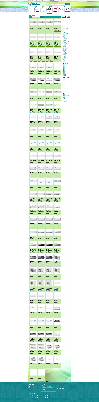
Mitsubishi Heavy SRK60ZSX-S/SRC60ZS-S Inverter (57, 148)
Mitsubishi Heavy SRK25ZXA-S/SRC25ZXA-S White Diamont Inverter (57, 237)
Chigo (64, 60)
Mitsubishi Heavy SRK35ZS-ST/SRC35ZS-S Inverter (49, 97)
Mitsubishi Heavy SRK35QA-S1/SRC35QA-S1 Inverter (33, 173)
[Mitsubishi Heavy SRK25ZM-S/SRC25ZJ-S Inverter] (41, 66)
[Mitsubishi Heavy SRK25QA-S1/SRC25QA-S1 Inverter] (57, 155)
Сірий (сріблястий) (65, 95)
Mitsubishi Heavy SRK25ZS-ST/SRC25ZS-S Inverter (57, 84)
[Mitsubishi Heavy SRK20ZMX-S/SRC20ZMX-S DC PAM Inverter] (49, 117)
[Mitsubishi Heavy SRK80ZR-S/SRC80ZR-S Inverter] (41, 117)
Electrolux (64, 43)
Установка (67, 6)
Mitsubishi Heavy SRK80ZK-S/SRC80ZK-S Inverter (41, 199)
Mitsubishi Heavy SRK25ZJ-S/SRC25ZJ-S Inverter (33, 71)
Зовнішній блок (65, 28)
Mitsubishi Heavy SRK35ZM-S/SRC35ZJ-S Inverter (49, 71)
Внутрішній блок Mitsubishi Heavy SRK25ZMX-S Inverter (56, 313)
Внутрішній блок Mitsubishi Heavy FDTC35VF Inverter (56, 351)
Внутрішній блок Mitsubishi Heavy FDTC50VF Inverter (32, 364)
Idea (64, 47)
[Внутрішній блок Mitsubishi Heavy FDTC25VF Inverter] (49, 346)
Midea (64, 46)
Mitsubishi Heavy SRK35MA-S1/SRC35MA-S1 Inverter (33, 211)
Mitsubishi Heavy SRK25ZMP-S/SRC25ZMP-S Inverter (57, 173)
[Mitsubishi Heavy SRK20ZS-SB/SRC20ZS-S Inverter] (41, 79)
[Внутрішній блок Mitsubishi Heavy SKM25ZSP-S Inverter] (33, 295)
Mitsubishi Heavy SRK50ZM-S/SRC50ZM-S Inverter (57, 211)
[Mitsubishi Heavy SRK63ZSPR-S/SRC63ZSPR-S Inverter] (33, 51)
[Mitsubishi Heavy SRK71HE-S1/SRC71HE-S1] (49, 155)
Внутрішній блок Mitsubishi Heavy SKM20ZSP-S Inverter (56, 288)
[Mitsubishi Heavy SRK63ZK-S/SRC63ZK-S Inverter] (57, 181)
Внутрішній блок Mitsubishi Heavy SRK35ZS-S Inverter (32, 313)
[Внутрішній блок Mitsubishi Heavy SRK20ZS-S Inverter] (49, 295)
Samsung (64, 38)
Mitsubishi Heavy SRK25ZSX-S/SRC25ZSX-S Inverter (33, 148)
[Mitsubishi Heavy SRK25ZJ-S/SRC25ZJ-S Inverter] (33, 66)
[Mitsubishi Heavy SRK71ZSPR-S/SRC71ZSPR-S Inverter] (41, 51)
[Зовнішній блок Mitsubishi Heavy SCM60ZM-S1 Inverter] (49, 270)
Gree (64, 45)
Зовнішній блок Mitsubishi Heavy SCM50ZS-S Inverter (40, 275)
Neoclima (64, 39)
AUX (64, 61)
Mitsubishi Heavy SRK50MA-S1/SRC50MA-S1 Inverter (41, 211)
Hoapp (64, 55)
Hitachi (64, 35)
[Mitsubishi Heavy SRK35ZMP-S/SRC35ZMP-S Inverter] (49, 206)
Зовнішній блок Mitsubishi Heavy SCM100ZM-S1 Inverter (41, 288)
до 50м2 (64, 69)
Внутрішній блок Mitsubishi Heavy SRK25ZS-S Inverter (56, 300)
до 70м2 (64, 72)
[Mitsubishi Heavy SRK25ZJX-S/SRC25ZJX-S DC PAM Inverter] (41, 219)
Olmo (64, 52)
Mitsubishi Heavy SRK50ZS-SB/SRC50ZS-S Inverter (49, 110)
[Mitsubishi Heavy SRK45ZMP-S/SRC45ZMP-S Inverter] (33, 181)
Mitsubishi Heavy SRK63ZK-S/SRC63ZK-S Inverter (57, 186)
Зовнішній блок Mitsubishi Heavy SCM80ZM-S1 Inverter (32, 288)
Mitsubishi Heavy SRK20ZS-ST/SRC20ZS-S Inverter (33, 84)
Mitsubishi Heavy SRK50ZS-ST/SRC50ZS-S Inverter (41, 110)
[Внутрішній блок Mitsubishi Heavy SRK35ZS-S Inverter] (33, 308)
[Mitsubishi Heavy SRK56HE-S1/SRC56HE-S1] (33, 155)
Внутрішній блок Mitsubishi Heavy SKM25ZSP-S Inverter (32, 300)
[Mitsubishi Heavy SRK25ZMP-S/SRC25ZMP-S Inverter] (57, 168)
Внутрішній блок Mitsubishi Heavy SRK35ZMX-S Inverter (32, 326)
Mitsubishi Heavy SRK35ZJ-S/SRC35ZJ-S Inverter (41, 186)
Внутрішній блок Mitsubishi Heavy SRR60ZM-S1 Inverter (48, 339)
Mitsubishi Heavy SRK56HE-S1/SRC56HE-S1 (33, 160)
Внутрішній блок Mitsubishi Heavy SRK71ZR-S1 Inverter (48, 313)
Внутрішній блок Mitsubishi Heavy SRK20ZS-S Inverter (48, 300)
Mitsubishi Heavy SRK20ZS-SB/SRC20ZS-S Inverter (41, 84)
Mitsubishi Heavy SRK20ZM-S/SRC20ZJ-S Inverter (57, 56)
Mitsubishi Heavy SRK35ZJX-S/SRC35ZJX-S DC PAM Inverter (49, 224)
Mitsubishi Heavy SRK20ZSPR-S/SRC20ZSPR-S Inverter (33, 42)
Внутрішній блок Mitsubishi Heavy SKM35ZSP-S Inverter (40, 300)
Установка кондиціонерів (31, 0)
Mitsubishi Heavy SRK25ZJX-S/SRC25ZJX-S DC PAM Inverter (41, 224)
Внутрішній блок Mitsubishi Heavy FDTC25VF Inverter (48, 351)
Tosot (64, 50)
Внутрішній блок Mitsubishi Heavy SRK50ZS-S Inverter (40, 313)
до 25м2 (64, 65)
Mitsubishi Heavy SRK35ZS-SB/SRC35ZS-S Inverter (57, 97)
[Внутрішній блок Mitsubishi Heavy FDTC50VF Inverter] (33, 359)
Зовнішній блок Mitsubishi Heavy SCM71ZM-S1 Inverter (56, 275)
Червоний (64, 98)
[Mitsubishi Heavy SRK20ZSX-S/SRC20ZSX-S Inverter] (57, 130)
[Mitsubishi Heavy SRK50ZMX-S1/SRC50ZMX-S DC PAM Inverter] (41, 130)
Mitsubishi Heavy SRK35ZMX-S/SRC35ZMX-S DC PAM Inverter (33, 135)
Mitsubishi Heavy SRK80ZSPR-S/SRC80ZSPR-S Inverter (49, 56)
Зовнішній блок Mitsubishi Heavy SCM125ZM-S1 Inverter (49, 288)
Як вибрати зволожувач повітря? (47, 386)
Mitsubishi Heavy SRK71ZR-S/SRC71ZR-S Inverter (33, 122)
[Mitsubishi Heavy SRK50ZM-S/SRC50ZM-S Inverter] (57, 206)
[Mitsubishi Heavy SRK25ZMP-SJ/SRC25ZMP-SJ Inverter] (41, 168)
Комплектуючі (61, 6)
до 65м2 (64, 71)
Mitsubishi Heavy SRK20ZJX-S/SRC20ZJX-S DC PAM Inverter (33, 224)
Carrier (64, 40)
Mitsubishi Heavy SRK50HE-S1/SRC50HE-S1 (57, 27)
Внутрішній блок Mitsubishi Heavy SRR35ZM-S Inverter (32, 339)
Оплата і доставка (37, 0)
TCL (64, 59)
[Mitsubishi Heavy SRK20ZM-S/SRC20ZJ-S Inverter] (57, 51)
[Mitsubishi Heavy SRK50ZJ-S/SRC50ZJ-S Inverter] (49, 181)
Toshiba (64, 36)
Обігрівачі (38, 6)
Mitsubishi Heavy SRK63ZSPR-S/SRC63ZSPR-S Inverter (33, 56)
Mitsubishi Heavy (65, 34)
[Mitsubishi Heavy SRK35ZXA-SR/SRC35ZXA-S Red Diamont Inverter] (49, 257)
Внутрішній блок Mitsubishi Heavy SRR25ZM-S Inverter (56, 326)
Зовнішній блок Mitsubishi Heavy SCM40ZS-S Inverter (56, 262)
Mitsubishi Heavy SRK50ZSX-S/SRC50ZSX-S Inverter (49, 148)
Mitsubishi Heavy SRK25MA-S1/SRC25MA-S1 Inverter (57, 199)
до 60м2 (64, 70)
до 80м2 (64, 73)
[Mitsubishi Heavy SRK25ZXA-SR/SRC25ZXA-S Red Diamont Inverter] (41, 257)
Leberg (64, 56)
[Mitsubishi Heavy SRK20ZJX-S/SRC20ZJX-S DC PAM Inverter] (33, 219)
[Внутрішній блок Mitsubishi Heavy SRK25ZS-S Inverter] (57, 295)
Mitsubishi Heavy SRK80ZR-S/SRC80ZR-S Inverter (41, 122)
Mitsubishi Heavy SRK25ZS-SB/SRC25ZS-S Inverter (33, 97)
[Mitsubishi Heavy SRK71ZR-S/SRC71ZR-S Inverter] (33, 117)
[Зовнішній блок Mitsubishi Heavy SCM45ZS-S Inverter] (33, 270)
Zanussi (64, 49)
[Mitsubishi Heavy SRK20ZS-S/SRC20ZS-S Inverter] (57, 66)
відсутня (64, 88)
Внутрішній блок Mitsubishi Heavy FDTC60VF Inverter (40, 364)
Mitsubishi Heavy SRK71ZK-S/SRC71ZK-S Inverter (33, 199)
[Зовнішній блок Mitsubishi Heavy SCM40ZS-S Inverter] (57, 257)
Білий (64, 94)
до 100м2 (64, 74)
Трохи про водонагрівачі (46, 385)
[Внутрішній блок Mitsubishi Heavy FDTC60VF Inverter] (41, 359)
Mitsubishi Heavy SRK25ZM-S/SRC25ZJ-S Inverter (41, 71)
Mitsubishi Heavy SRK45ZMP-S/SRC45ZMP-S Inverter (33, 186)
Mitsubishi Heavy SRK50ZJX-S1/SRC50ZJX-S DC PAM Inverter (57, 224)
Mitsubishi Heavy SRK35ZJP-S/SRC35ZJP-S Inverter (49, 237)
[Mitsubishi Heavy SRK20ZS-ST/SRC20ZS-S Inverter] (33, 79)
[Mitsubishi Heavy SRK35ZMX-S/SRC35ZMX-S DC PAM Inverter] (33, 130)
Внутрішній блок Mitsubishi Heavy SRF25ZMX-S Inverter (56, 339)
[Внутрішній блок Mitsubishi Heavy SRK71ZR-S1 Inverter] (49, 308)
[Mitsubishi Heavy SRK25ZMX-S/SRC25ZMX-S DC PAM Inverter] (57, 117)
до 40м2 (64, 67)
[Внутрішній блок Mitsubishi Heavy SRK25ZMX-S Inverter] (57, 308)
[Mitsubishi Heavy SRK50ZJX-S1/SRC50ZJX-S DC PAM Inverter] (57, 219)
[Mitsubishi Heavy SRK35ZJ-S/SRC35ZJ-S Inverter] (41, 181)
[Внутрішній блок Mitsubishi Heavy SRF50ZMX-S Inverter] (41, 346)
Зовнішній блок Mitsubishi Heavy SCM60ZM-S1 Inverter (48, 275)
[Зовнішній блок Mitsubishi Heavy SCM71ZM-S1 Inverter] (57, 270)
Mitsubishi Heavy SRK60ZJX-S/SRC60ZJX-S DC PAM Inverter (33, 237)
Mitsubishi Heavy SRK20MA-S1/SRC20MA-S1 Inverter (49, 199)
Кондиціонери (33, 6)
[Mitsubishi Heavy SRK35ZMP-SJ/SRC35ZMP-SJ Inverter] (49, 168)
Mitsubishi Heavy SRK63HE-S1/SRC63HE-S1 (41, 160)
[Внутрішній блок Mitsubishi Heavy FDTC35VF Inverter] (57, 346)
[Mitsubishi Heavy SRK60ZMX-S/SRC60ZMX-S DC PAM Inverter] (49, 130)
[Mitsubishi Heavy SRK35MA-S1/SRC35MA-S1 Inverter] (33, 206)
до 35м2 (64, 66)
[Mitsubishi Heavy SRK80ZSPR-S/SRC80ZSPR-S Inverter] (49, 51)
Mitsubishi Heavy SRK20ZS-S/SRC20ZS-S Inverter (57, 71)
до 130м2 (64, 75)
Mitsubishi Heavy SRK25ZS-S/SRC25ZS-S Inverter (49, 84)
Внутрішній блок (65, 29)
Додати (30, 29)
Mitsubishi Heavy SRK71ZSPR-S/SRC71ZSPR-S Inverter (41, 56)
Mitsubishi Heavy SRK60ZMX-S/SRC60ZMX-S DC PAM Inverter (49, 135)
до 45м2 (64, 68)
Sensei (64, 54)
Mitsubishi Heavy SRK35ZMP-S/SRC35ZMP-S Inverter (49, 211)
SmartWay (64, 53)
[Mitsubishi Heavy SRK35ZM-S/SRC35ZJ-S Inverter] (49, 66)
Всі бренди (49, 13)
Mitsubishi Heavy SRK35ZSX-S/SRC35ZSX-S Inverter (41, 148)
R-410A (64, 91)
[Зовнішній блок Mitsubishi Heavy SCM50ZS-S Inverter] (41, 270)
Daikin (64, 32)
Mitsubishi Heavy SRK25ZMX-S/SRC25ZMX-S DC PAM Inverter (57, 122)
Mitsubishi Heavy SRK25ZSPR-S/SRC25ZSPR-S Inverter (41, 42)
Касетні (64, 25)
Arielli (64, 57)
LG (63, 51)
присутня (64, 87)
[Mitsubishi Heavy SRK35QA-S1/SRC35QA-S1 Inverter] (33, 168)
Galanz (64, 44)
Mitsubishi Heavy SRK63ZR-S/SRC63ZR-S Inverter (57, 110)
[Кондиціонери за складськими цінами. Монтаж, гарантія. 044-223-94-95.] (34, 3)
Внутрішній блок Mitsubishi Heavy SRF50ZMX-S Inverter (40, 351)
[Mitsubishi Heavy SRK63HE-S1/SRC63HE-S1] (41, 155)
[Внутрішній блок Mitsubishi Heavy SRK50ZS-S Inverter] (41, 308)
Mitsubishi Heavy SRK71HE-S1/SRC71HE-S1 (49, 160)
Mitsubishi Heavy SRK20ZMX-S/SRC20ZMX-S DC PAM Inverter (49, 122)
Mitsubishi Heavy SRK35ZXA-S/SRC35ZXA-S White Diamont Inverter (33, 250)
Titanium (64, 97)
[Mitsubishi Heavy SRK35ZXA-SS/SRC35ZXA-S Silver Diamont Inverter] (33, 257)
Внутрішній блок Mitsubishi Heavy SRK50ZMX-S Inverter (40, 326)
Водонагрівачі (46, 6)
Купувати (57, 31)
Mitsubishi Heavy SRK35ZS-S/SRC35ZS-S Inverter (41, 97)
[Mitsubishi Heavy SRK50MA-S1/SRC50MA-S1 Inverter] (41, 206)
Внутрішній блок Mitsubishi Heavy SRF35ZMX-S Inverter (32, 351)
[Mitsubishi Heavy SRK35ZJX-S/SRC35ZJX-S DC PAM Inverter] (49, 219)
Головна (30, 15)
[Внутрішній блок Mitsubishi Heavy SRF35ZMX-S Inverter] (33, 346)
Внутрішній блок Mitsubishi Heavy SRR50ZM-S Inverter (40, 339)
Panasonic (64, 37)
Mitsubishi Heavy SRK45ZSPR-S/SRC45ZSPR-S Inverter (57, 42)
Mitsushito (64, 48)
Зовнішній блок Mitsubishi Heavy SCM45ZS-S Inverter (32, 275)
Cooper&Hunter (65, 41)
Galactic (64, 58)
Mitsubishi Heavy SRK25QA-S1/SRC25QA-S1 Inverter (57, 160)
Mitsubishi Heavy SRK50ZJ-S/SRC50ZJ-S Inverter (49, 186)
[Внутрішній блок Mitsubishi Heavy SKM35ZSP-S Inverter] (41, 295)
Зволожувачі (54, 6)
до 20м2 (64, 64)
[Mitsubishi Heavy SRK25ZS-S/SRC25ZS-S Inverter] (49, 79)
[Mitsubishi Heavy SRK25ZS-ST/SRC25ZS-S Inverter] (57, 79)
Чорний (64, 96)
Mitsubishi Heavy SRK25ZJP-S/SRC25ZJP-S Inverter (41, 237)
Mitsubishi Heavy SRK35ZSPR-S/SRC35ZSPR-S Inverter (49, 42)
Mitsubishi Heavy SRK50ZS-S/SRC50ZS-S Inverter (33, 110)
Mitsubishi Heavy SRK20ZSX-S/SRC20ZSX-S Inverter (57, 135)
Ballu (64, 42)
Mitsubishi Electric (65, 33)
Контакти (42, 0)
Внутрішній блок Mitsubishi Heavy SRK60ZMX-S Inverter (48, 326)
